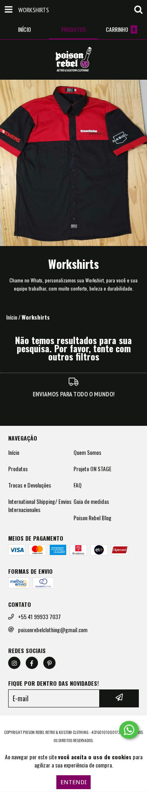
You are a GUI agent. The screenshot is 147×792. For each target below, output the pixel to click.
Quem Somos (87, 452)
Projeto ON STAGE (92, 469)
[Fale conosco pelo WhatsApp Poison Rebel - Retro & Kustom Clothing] (129, 730)
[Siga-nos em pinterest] (49, 663)
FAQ (78, 485)
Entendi (73, 782)
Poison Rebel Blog (92, 518)
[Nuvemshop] (73, 724)
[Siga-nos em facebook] (32, 663)
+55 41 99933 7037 (39, 617)
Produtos (18, 469)
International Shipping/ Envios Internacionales (39, 505)
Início (11, 317)
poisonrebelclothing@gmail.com (52, 630)
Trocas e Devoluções (29, 485)
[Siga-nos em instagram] (14, 663)
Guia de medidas (91, 501)
